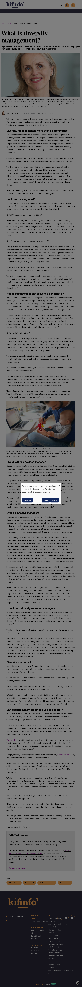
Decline (46, 500)
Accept (54, 500)
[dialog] (41, 493)
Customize (27, 500)
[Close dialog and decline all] (59, 484)
